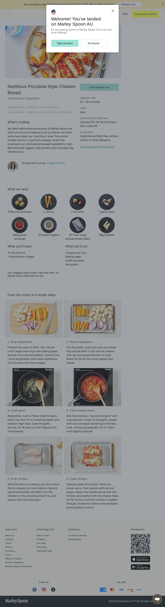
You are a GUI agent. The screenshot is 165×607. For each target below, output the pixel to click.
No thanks (94, 43)
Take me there (65, 43)
